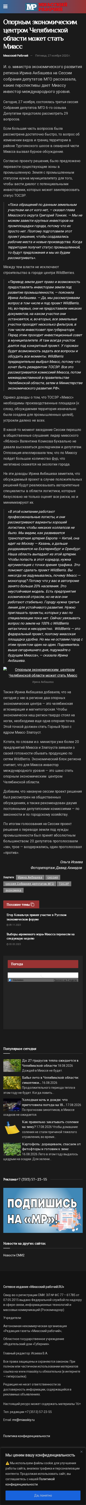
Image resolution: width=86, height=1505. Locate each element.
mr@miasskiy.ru (23, 1420)
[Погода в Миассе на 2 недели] (65, 980)
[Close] (81, 1451)
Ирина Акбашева (30, 877)
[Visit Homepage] (46, 6)
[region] (43, 1476)
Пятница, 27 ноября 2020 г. (53, 55)
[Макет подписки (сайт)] (43, 1210)
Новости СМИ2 (13, 1255)
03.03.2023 (15, 944)
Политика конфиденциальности (26, 1436)
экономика (13, 890)
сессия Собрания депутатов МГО (30, 883)
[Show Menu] (5, 6)
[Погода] (16, 979)
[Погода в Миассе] (43, 975)
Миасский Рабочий (15, 55)
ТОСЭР (64, 883)
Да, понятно (43, 1495)
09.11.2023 (15, 925)
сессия (52, 877)
